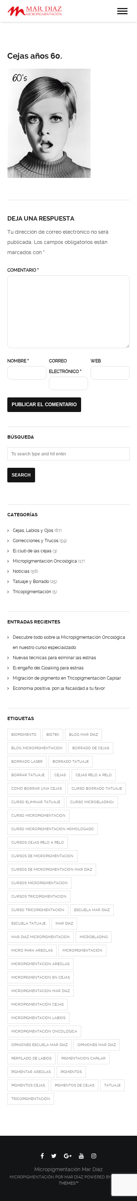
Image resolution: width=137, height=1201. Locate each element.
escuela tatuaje (28, 923)
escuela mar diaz (92, 910)
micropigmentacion (82, 950)
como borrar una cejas (36, 788)
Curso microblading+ (92, 802)
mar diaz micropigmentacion (40, 937)
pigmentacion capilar (83, 1058)
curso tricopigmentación (37, 910)
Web (96, 361)
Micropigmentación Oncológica (45, 561)
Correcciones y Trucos (35, 540)
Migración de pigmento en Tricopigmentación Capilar (67, 678)
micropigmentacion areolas (40, 964)
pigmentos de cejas (74, 1085)
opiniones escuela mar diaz (39, 1045)
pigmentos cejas (28, 1085)
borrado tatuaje (71, 761)
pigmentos (71, 1072)
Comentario (23, 270)
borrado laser (27, 761)
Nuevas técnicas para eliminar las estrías (54, 657)
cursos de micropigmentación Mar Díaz (51, 869)
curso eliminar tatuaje (35, 802)
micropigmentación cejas (37, 1004)
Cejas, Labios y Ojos (33, 530)
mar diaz (64, 923)
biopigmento (24, 734)
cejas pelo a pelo (94, 775)
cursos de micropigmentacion (42, 856)
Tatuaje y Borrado (31, 581)
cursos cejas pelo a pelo (37, 842)
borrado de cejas (90, 748)
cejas (60, 775)
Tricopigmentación (32, 591)
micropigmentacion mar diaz (40, 991)
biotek (52, 734)
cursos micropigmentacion (39, 883)
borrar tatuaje (28, 775)
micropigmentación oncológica (44, 1031)
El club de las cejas (32, 550)
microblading (94, 937)
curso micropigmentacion (38, 815)
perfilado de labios (31, 1058)
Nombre (18, 361)
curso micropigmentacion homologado (52, 829)
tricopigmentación (30, 1099)
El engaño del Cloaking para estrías (48, 668)
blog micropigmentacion (36, 748)
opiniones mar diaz (96, 1045)
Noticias (21, 571)
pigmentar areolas (31, 1072)
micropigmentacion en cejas (40, 977)
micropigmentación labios (38, 1018)
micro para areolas (32, 950)
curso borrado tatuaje (97, 788)
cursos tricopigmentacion (38, 896)
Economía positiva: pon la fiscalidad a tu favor (59, 688)
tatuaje (112, 1085)
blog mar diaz (83, 734)
